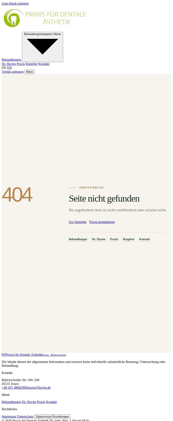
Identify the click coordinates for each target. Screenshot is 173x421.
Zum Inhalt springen (15, 3)
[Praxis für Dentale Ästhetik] (49, 30)
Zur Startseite (77, 222)
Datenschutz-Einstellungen (52, 416)
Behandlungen (11, 59)
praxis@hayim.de (39, 387)
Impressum (9, 416)
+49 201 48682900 (14, 387)
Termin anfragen (13, 71)
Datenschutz (25, 416)
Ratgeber (32, 64)
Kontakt (44, 64)
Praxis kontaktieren (102, 222)
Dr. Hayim (9, 64)
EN (9, 67)
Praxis (21, 64)
